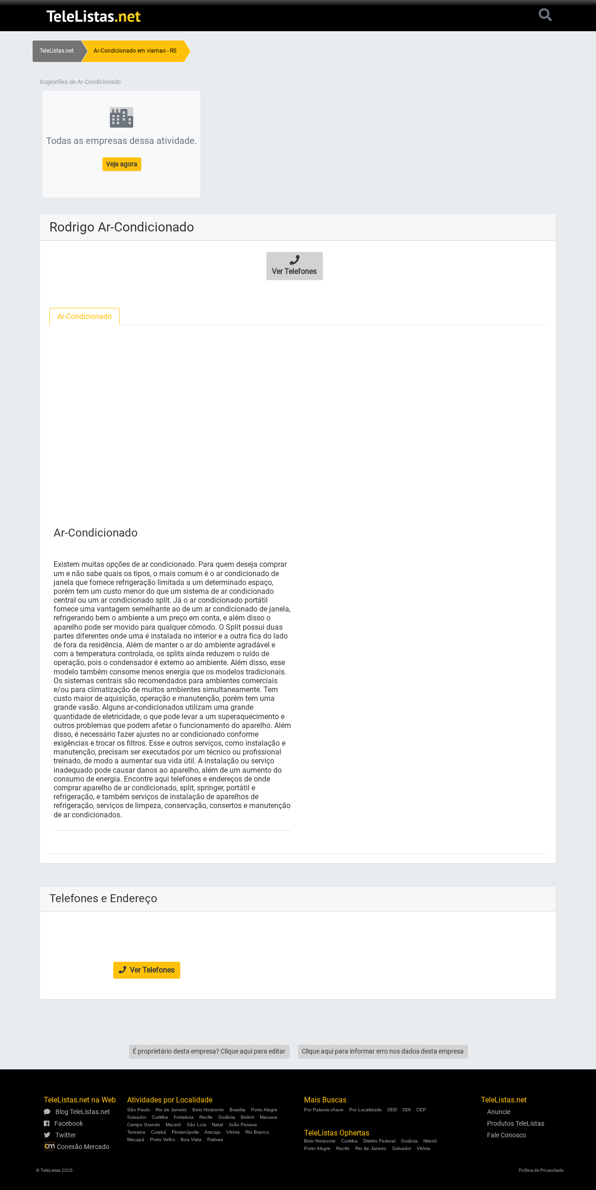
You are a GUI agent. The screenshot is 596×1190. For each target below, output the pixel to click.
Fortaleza (184, 1117)
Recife (206, 1117)
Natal (217, 1124)
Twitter (65, 1135)
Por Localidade (365, 1109)
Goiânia (226, 1117)
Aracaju (212, 1132)
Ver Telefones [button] (151, 970)
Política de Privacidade (541, 1170)
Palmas (215, 1139)
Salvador (136, 1117)
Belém (247, 1117)
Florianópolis (185, 1132)
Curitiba (160, 1117)
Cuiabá (158, 1132)
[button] (294, 266)
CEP (421, 1109)
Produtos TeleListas (515, 1123)
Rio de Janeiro (171, 1109)
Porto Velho (162, 1139)
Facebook (68, 1123)
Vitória (233, 1132)
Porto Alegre (264, 1109)
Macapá (135, 1139)
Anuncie (498, 1111)
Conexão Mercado (82, 1146)
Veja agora (121, 164)
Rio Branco (257, 1132)
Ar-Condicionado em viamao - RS (135, 51)
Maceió (173, 1124)
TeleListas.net (57, 51)
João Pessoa (243, 1124)
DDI (407, 1109)
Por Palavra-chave (324, 1109)
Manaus (268, 1117)
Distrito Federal (379, 1140)
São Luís (196, 1124)
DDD (392, 1109)
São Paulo (138, 1109)
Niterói (430, 1140)
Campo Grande (143, 1124)
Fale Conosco (506, 1135)
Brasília (237, 1109)
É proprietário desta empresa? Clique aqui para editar (209, 1051)
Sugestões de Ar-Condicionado (80, 81)
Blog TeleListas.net (82, 1111)
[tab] (84, 316)
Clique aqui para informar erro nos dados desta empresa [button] (383, 1051)
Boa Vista (191, 1139)
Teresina (136, 1132)
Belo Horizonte (208, 1109)
